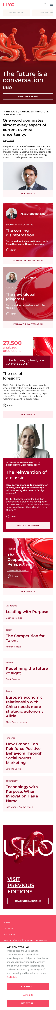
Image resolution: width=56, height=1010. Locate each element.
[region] (28, 976)
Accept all (28, 986)
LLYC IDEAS (9, 934)
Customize (28, 994)
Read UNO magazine (28, 901)
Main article (16, 13)
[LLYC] (8, 4)
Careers (8, 928)
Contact (8, 922)
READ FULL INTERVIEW (28, 525)
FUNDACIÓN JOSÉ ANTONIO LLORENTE (25, 940)
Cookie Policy (12, 977)
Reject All (28, 1003)
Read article (28, 193)
